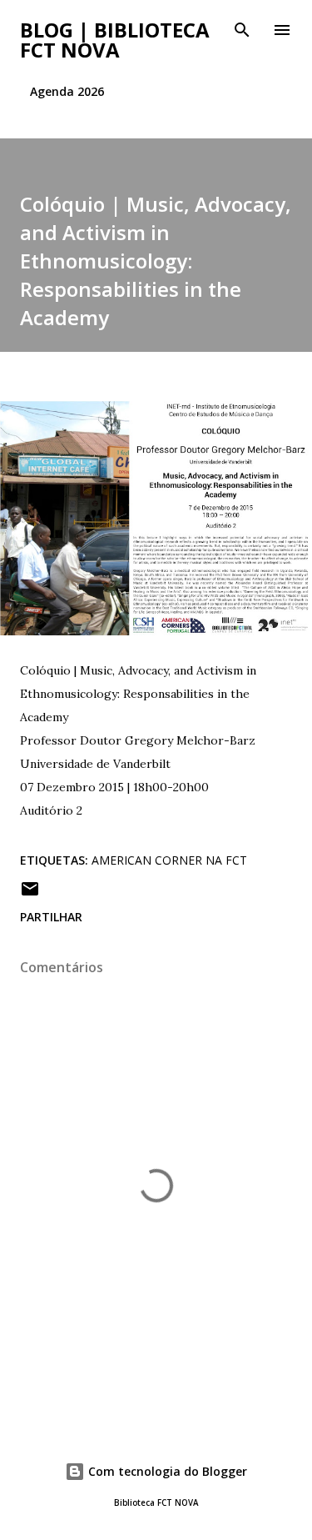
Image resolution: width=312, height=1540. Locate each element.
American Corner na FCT (169, 860)
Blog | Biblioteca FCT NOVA (115, 39)
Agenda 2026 (67, 91)
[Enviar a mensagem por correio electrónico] (30, 894)
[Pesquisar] (242, 30)
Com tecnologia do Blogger (166, 1471)
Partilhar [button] (51, 917)
